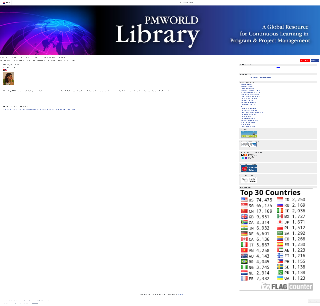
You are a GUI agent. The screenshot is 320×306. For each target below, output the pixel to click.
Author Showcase (246, 84)
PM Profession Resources (249, 110)
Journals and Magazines (248, 102)
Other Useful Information (248, 122)
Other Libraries (245, 124)
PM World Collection (247, 88)
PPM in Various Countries (249, 98)
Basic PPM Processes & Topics (250, 90)
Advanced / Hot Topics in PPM (250, 92)
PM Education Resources (248, 108)
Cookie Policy (35, 303)
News (242, 106)
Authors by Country (247, 86)
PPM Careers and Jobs (248, 118)
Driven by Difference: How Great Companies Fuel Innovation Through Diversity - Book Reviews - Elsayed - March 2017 (42, 109)
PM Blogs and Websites (248, 104)
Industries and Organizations (250, 94)
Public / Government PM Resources (252, 112)
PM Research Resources (248, 114)
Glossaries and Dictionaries (249, 120)
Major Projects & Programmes (250, 96)
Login (278, 67)
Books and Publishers (247, 100)
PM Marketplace (246, 116)
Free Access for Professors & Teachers (253, 77)
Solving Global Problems (248, 126)
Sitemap (180, 294)
